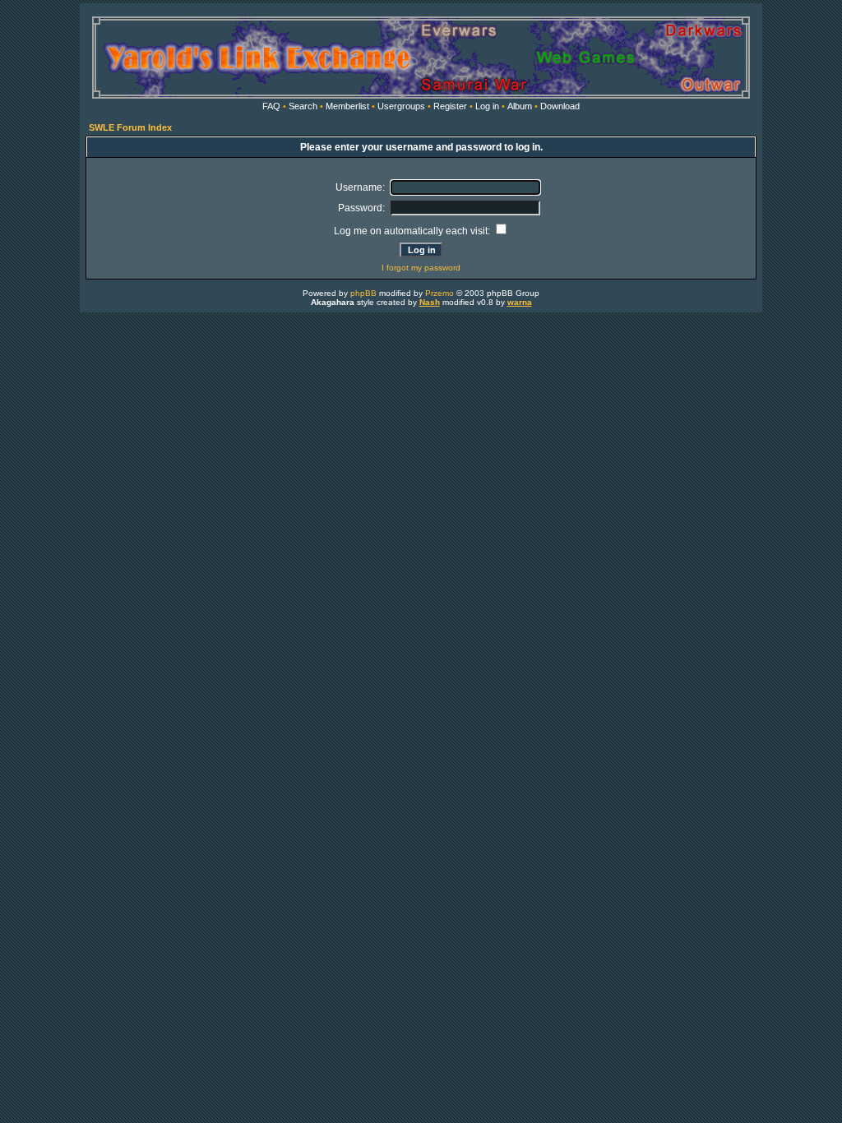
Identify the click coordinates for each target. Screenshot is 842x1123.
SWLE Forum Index (130, 127)
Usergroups (401, 106)
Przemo (439, 293)
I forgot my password (421, 267)
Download (560, 106)
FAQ (271, 106)
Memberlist (347, 106)
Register (450, 106)
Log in (487, 106)
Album (519, 106)
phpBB (363, 293)
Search (303, 106)
